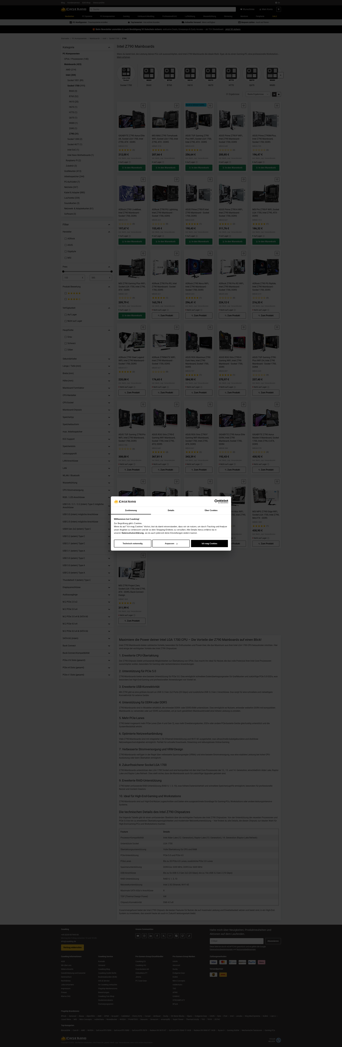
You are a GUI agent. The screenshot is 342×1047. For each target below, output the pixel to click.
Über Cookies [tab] (211, 510)
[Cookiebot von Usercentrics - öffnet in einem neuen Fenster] (216, 502)
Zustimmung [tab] (131, 510)
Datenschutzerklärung (133, 533)
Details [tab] (171, 510)
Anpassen (169, 543)
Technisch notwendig (133, 543)
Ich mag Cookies (209, 543)
